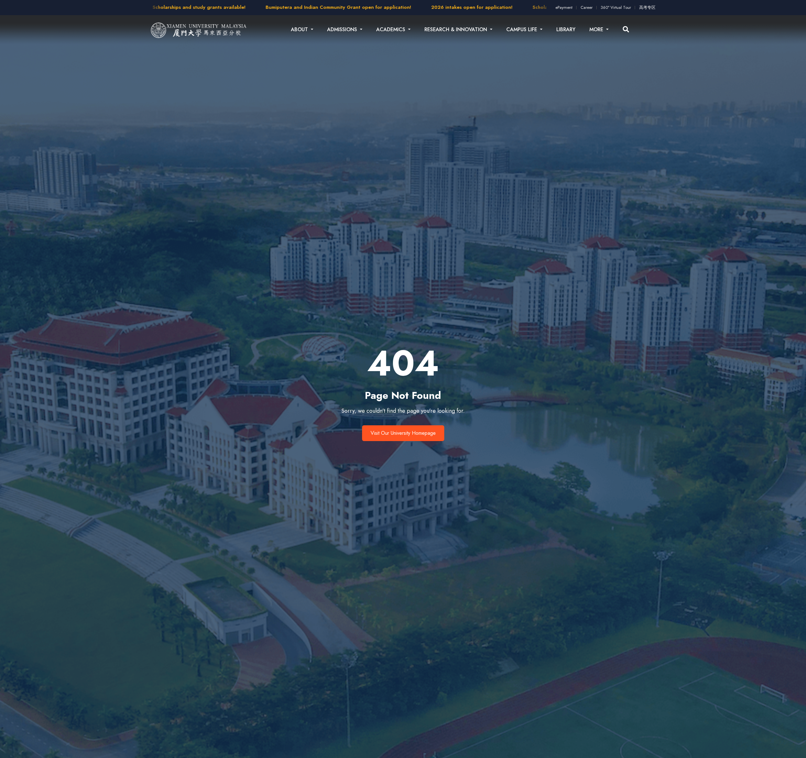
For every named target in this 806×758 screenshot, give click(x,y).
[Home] (199, 30)
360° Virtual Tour (616, 7)
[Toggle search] (626, 29)
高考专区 (647, 7)
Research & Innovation (456, 29)
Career (587, 7)
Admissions (343, 29)
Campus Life (522, 29)
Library (566, 29)
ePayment (563, 7)
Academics (391, 29)
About (300, 29)
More (597, 29)
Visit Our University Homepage (403, 433)
